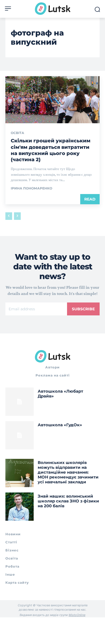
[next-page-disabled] (17, 216)
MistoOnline (77, 615)
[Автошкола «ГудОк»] (19, 435)
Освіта (17, 133)
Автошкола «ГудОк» (60, 424)
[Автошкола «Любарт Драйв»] (19, 402)
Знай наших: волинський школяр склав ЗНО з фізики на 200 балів (68, 501)
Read (90, 199)
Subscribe (83, 309)
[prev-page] (8, 216)
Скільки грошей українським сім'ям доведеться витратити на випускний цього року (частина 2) (50, 150)
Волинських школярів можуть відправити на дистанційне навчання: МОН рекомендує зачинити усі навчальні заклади (68, 472)
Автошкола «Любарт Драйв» (60, 394)
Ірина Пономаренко (31, 188)
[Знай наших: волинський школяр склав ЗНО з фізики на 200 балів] (19, 506)
